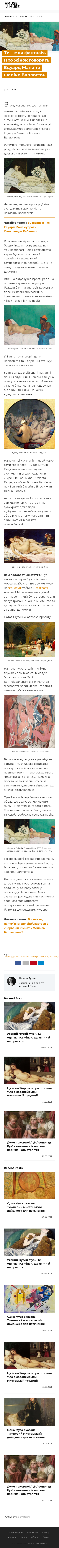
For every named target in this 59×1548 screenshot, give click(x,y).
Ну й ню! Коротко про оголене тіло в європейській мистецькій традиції (29, 1092)
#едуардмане (12, 956)
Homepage (11, 16)
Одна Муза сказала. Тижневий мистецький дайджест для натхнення (26, 1207)
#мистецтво (46, 956)
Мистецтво (27, 16)
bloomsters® (23, 1517)
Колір (40, 16)
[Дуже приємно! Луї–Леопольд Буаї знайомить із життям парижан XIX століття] (29, 1124)
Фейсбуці (15, 588)
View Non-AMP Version (37, 1543)
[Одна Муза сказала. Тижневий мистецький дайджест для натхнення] (29, 1185)
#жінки (25, 956)
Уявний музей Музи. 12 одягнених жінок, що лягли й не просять (28, 1037)
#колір (34, 956)
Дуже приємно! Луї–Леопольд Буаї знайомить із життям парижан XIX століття (29, 1146)
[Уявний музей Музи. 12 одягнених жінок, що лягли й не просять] (29, 1016)
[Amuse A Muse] (12, 5)
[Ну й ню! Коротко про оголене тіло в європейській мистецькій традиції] (29, 1070)
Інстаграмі (40, 588)
